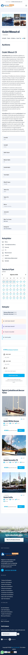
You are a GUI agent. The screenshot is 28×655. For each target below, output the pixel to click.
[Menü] (26, 5)
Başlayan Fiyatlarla (13, 430)
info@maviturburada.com (16, 1)
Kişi (6, 368)
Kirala (20, 430)
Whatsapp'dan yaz (2, 652)
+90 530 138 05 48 (10, 570)
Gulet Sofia (8, 497)
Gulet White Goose (11, 421)
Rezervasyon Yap (13, 375)
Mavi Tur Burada (15, 647)
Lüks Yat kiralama (7, 228)
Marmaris (6, 221)
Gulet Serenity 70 (10, 460)
